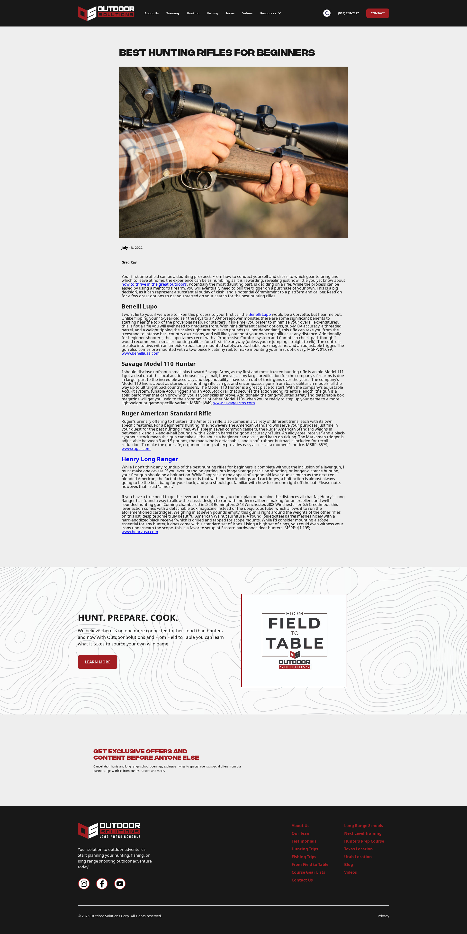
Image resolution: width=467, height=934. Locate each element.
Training (172, 13)
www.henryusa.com (140, 531)
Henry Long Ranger (150, 459)
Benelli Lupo (260, 314)
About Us (151, 13)
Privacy (383, 916)
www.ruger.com (136, 448)
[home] (106, 13)
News (230, 13)
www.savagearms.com (234, 402)
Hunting (193, 13)
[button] (271, 12)
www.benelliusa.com (141, 353)
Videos (247, 13)
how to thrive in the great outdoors (154, 284)
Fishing (212, 13)
